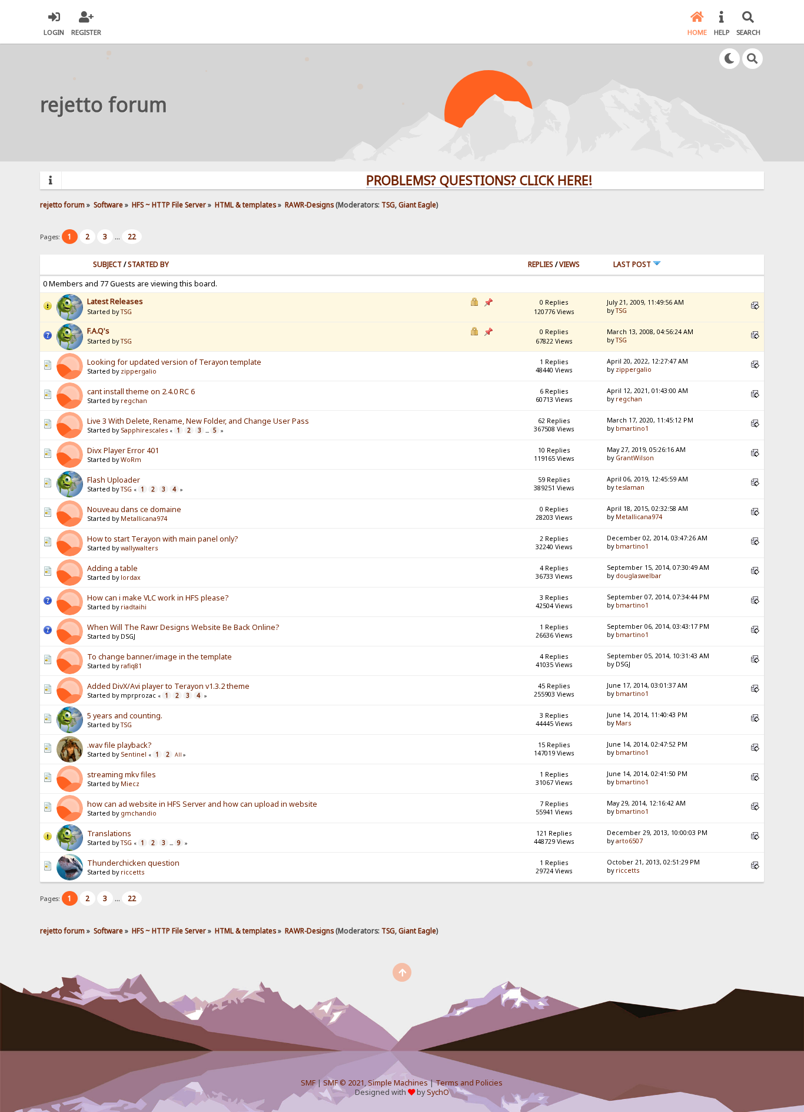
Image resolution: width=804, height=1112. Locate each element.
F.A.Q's (98, 331)
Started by (148, 264)
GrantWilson (635, 458)
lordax (131, 577)
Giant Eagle (417, 204)
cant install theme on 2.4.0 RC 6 (141, 392)
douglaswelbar (639, 576)
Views (569, 264)
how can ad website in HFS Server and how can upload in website (202, 804)
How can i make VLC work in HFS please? (157, 598)
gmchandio (139, 813)
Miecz (130, 784)
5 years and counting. (124, 716)
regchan (134, 401)
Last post (633, 264)
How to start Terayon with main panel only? (162, 539)
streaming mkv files (121, 775)
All (178, 754)
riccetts (132, 872)
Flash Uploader (113, 480)
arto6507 (629, 841)
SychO (438, 1092)
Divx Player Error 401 (123, 451)
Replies (540, 264)
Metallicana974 (144, 518)
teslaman (630, 487)
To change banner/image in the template (159, 657)
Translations (109, 834)
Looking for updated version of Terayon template (174, 362)
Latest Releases (115, 301)
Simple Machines (398, 1083)
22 (132, 237)
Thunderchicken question (133, 863)
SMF (308, 1083)
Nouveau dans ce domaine (134, 509)
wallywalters (139, 548)
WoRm (131, 460)
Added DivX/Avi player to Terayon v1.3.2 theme (168, 686)
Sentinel (134, 754)
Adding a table (112, 568)
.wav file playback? (119, 745)
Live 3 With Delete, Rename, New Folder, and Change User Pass (198, 421)
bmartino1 (632, 428)
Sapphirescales (144, 430)
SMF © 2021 (343, 1083)
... (118, 236)
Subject (107, 264)
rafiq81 (131, 666)
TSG (388, 204)
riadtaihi (134, 607)
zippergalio (139, 371)
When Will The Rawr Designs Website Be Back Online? (183, 627)
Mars (623, 723)
